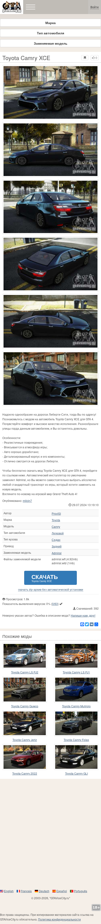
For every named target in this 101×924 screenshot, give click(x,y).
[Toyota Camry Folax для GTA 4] (76, 723)
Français (26, 891)
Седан (56, 540)
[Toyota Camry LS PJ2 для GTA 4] (24, 656)
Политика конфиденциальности (59, 919)
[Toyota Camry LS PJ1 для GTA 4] (76, 656)
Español (61, 891)
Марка (50, 22)
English (9, 891)
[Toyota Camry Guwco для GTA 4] (24, 689)
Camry (56, 526)
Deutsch (44, 891)
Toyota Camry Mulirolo (76, 706)
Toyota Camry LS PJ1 (76, 672)
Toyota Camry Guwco (24, 706)
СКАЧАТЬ (44, 578)
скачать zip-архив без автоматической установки (50, 589)
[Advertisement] (50, 834)
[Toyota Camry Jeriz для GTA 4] (24, 723)
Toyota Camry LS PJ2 (24, 672)
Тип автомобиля (50, 33)
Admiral (57, 553)
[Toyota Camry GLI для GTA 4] (76, 757)
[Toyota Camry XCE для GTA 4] (50, 92)
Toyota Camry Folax (76, 740)
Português (80, 891)
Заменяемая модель (50, 43)
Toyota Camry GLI (76, 773)
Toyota (56, 520)
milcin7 (27, 501)
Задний (57, 546)
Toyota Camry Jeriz (24, 740)
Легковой (58, 533)
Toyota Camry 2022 (24, 773)
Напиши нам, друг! (83, 615)
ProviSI (56, 513)
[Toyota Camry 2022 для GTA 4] (24, 757)
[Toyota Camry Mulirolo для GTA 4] (76, 689)
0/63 (55, 604)
